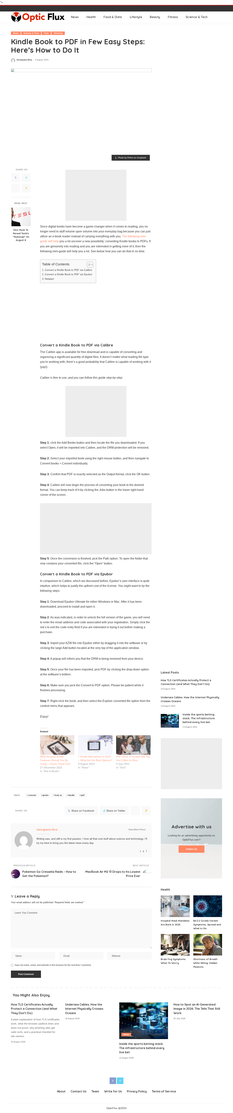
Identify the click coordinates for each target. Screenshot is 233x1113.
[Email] (26, 188)
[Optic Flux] (38, 16)
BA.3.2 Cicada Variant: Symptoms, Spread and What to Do (207, 924)
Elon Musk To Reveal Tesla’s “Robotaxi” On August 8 (21, 235)
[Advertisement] (96, 195)
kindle (71, 795)
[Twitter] (26, 177)
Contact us (191, 849)
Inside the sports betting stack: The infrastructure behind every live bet (199, 718)
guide (45, 795)
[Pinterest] (15, 188)
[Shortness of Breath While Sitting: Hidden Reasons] (207, 945)
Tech (46, 33)
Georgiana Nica (24, 60)
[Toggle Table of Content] (88, 265)
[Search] (219, 16)
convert (32, 795)
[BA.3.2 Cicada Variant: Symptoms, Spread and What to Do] (207, 906)
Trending (58, 33)
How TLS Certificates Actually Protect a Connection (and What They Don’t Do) (34, 1009)
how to (58, 795)
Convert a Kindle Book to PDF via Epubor (68, 274)
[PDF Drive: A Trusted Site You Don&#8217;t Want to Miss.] (133, 745)
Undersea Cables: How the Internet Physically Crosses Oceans (84, 1009)
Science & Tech (31, 33)
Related (49, 278)
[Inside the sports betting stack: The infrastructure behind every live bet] (170, 721)
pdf (82, 795)
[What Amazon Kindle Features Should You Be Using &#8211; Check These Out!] (57, 745)
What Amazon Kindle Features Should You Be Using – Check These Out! (55, 760)
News (16, 33)
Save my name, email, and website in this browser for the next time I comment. (53, 965)
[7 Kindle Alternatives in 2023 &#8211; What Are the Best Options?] (95, 745)
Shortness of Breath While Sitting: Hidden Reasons (205, 963)
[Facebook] (15, 177)
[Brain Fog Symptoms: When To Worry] (175, 945)
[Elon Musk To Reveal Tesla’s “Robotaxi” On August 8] (21, 216)
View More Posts (137, 829)
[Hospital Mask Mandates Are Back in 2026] (175, 906)
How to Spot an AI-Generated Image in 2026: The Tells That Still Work (196, 1009)
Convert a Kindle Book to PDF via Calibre (68, 269)
